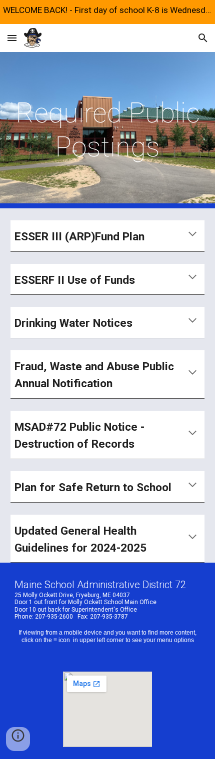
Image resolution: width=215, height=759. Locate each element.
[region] (107, 12)
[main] (107, 130)
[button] (12, 37)
